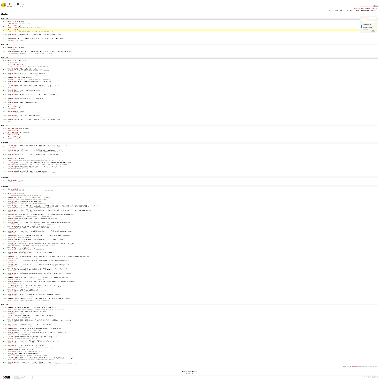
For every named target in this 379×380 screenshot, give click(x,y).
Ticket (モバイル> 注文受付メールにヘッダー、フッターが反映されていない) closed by (36, 260)
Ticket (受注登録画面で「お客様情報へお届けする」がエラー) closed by (32, 294)
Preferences (374, 8)
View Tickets (349, 10)
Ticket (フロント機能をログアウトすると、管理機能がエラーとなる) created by (33, 150)
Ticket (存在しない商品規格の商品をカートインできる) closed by (27, 324)
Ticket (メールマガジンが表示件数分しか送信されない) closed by (30, 218)
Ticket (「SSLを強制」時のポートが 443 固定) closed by (25, 311)
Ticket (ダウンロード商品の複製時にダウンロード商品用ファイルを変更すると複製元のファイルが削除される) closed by (46, 256)
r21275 (26, 168)
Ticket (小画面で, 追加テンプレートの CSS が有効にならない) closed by (30, 362)
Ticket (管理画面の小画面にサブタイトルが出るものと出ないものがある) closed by (32, 316)
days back (368, 20)
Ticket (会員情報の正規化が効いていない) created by (25, 171)
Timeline (365, 10)
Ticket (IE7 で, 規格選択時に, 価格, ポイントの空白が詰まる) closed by (29, 252)
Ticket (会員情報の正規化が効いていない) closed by (24, 98)
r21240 (27, 249)
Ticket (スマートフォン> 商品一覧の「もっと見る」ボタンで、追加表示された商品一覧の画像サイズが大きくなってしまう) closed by (47, 210)
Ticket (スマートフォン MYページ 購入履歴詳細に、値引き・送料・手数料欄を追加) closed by (37, 162)
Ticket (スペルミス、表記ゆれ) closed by (20, 248)
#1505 (9, 31)
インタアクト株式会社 (26, 378)
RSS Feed (190, 373)
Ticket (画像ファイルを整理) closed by (20, 102)
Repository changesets (367, 27)
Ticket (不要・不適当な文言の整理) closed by (23, 69)
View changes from (364, 17)
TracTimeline (352, 366)
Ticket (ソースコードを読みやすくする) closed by (24, 73)
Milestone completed (16, 65)
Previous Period (365, 12)
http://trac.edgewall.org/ (372, 377)
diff (18, 130)
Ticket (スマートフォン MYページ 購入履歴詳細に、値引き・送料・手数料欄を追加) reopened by (37, 222)
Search (357, 10)
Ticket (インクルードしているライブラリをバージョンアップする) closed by (32, 119)
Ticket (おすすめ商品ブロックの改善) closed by (25, 290)
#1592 (9, 228)
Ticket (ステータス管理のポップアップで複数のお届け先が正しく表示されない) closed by (37, 298)
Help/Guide (361, 8)
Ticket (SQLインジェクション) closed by (22, 90)
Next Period (373, 12)
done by (362, 22)
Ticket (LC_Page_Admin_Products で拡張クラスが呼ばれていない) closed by (33, 239)
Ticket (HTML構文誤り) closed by (18, 349)
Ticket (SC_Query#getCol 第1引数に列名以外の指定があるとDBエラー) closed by (32, 328)
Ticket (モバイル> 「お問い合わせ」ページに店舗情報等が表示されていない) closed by (36, 265)
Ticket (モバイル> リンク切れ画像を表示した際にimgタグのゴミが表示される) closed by (37, 235)
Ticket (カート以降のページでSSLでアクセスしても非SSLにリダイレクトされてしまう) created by (38, 146)
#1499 (37, 160)
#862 (11, 138)
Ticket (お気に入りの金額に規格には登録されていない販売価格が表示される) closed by (36, 269)
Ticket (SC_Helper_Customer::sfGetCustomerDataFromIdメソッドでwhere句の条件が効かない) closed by (39, 214)
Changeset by (14, 21)
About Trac (367, 8)
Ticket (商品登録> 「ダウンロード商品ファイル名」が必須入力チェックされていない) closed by (39, 281)
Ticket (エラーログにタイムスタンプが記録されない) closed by (27, 197)
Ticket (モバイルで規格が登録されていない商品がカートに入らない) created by (32, 34)
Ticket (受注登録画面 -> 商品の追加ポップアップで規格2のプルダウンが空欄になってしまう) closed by (38, 320)
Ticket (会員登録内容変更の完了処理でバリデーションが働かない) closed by (31, 94)
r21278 (13, 91)
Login (355, 8)
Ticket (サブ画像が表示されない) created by (22, 201)
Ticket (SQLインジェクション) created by (22, 115)
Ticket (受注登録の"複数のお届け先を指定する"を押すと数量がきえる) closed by (32, 337)
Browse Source (338, 10)
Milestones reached (366, 24)
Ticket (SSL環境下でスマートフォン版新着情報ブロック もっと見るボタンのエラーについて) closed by (39, 243)
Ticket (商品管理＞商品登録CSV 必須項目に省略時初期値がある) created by (32, 227)
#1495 (9, 181)
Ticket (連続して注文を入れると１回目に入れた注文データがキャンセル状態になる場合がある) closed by (39, 358)
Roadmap (373, 10)
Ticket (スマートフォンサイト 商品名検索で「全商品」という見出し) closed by (32, 341)
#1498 (9, 160)
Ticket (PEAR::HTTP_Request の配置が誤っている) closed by (27, 81)
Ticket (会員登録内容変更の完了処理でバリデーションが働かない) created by (32, 167)
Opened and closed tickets (368, 25)
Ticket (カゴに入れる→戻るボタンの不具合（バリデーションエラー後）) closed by (35, 286)
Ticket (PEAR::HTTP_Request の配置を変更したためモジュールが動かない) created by (34, 38)
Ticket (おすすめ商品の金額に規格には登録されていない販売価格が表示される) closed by (37, 273)
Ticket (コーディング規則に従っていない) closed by (24, 345)
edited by (16, 128)
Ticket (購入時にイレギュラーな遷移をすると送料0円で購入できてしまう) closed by (36, 277)
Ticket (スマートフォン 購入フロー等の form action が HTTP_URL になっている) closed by (35, 332)
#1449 (11, 190)
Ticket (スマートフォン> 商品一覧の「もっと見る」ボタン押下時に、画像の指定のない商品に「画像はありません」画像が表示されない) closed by (51, 206)
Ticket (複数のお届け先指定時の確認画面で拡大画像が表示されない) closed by (32, 86)
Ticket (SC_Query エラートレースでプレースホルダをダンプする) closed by (32, 154)
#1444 (9, 195)
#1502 (9, 108)
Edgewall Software (19, 377)
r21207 (28, 245)
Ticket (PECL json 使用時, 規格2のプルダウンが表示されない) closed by (30, 307)
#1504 (9, 23)
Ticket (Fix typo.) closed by (18, 77)
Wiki (330, 10)
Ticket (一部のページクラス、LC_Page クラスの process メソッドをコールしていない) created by (38, 51)
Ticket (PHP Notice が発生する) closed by (21, 353)
